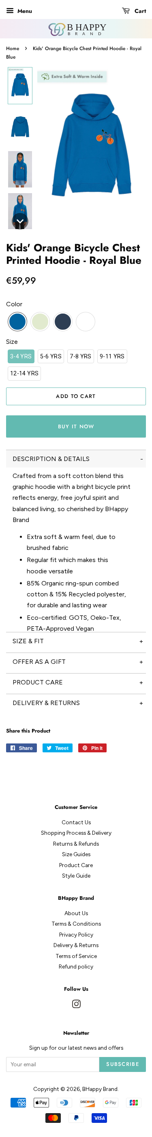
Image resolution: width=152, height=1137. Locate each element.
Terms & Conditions (76, 923)
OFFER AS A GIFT (39, 661)
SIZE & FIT (28, 641)
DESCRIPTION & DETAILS (51, 459)
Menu (24, 11)
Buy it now (76, 426)
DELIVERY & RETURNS (46, 703)
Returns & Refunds (76, 843)
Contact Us (76, 822)
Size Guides (76, 854)
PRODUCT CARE (38, 682)
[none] (20, 85)
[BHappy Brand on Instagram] (76, 1005)
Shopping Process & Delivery (76, 833)
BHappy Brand (100, 1089)
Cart (139, 11)
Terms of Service (76, 956)
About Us (76, 913)
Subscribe (122, 1064)
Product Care (76, 865)
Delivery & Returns (76, 945)
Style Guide (76, 875)
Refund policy (76, 966)
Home (12, 48)
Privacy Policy (76, 934)
